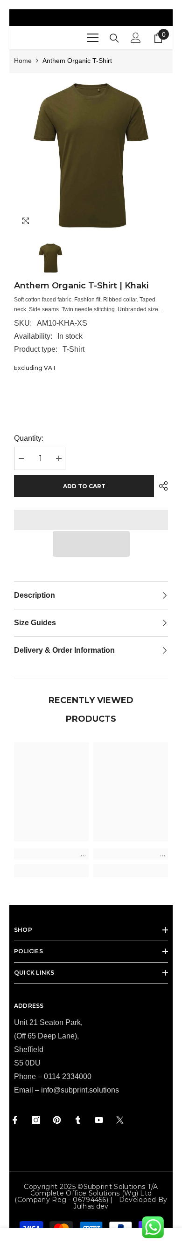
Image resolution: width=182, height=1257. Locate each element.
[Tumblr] (78, 1120)
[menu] (92, 37)
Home (23, 60)
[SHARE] (161, 486)
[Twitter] (120, 1120)
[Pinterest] (57, 1120)
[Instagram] (36, 1120)
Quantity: (28, 438)
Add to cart (84, 486)
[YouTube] (99, 1120)
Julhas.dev (90, 1206)
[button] (91, 544)
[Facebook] (15, 1120)
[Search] (114, 38)
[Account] (136, 38)
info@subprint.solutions (80, 1090)
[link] (51, 854)
